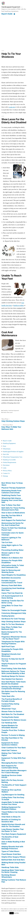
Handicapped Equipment (10, 7)
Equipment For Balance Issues (13, 720)
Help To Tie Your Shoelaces (12, 624)
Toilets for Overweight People (13, 610)
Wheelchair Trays (8, 709)
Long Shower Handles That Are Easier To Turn (12, 830)
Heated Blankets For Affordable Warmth (9, 726)
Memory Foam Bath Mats (11, 585)
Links (4, 468)
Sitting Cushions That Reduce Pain (13, 881)
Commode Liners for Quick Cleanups (12, 534)
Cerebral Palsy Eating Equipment (10, 705)
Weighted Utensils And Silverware (11, 655)
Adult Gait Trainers (9, 750)
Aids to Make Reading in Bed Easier (13, 843)
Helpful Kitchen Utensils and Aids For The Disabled (13, 825)
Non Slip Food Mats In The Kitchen (12, 739)
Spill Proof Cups (8, 646)
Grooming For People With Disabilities (12, 650)
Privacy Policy (7, 471)
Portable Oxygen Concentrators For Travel (11, 582)
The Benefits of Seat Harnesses (9, 838)
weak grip (12, 107)
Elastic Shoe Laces (8, 412)
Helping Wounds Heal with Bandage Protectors (12, 848)
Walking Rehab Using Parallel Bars (13, 864)
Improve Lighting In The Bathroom (11, 539)
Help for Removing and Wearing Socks (10, 571)
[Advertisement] (14, 30)
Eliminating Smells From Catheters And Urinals (11, 492)
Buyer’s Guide (6, 14)
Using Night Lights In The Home (11, 546)
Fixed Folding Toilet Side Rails (13, 669)
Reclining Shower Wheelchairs (8, 876)
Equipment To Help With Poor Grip (13, 759)
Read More (16, 913)
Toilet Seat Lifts (7, 696)
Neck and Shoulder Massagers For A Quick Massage (14, 771)
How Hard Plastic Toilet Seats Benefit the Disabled (13, 683)
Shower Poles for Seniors (11, 711)
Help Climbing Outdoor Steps (13, 621)
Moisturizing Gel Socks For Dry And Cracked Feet (12, 524)
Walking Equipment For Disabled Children (11, 808)
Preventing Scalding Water (12, 550)
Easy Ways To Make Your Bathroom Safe (11, 628)
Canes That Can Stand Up (12, 593)
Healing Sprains (7, 616)
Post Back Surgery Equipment (13, 834)
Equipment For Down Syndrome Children (10, 744)
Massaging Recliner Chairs (12, 763)
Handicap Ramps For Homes (13, 676)
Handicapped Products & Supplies (13, 452)
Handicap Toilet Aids (10, 867)
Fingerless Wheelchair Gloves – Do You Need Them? (13, 638)
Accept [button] (11, 913)
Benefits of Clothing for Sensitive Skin (11, 821)
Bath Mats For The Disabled (12, 714)
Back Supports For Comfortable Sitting (9, 767)
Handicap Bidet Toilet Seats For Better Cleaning (12, 871)
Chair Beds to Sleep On (10, 817)
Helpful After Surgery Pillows (13, 857)
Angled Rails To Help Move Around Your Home (12, 803)
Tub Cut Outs (6, 542)
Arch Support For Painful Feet (13, 520)
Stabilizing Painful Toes (11, 495)
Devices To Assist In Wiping (13, 735)
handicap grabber (18, 305)
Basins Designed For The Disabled (11, 633)
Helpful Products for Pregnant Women (13, 665)
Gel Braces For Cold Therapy (13, 619)
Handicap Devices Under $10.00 (11, 776)
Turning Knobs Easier (10, 717)
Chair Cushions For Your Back (13, 748)
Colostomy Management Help (13, 613)
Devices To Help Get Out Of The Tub (12, 660)
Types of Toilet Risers (10, 851)
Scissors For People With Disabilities (11, 561)
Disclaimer (6, 465)
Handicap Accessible (9, 460)
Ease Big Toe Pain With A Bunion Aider (11, 516)
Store (4, 446)
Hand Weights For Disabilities (13, 575)
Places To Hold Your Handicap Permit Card (13, 529)
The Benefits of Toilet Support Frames (13, 786)
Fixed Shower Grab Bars (11, 854)
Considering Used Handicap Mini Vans (13, 589)
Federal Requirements (9, 462)
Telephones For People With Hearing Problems (13, 643)
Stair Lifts (6, 454)
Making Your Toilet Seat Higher (11, 754)
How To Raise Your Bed (10, 505)
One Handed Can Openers (12, 679)
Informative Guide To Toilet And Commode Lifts (12, 566)
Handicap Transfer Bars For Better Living (12, 602)
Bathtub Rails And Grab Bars (13, 860)
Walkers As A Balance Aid (12, 558)
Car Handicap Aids (9, 723)
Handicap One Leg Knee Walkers (11, 791)
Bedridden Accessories (11, 578)
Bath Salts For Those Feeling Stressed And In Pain (13, 509)
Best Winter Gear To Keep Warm (12, 484)
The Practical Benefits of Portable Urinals (11, 700)
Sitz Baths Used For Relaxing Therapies (13, 692)
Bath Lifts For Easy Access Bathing (12, 781)
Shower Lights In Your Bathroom (10, 554)
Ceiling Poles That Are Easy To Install (12, 798)
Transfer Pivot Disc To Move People (13, 731)
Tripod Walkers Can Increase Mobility (13, 813)
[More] (14, 14)
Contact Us (6, 473)
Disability (5, 410)
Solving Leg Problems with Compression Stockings (12, 688)
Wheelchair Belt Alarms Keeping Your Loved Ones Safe (12, 500)
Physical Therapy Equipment (13, 488)
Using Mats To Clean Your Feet (12, 606)
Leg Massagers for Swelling (12, 795)
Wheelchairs (7, 449)
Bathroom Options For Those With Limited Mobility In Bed (13, 672)
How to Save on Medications (13, 513)
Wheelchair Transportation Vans (12, 457)
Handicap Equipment (13, 410)
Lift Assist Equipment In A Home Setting (12, 597)
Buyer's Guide (7, 441)
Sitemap (5, 476)
